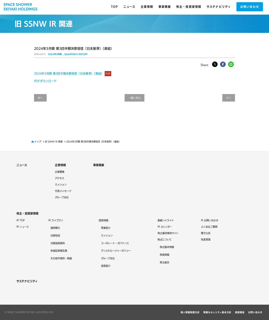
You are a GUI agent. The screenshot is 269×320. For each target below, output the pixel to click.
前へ (40, 98)
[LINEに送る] (231, 64)
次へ (228, 98)
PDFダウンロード (45, 81)
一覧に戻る (134, 98)
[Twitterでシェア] (215, 64)
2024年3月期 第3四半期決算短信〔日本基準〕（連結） (72, 73)
